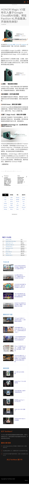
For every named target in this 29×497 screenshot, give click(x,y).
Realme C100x (8, 239)
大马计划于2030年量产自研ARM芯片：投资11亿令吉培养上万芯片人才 (20, 286)
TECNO (17, 201)
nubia (24, 205)
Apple (11, 197)
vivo (5, 201)
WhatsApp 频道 (11, 44)
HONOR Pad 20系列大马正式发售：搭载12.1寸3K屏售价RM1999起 (20, 304)
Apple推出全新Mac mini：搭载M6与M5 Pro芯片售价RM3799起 (20, 276)
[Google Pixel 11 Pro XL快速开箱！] (8, 383)
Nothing (5, 209)
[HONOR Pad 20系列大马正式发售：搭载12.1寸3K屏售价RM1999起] (8, 305)
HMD (11, 205)
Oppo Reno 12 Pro (9, 248)
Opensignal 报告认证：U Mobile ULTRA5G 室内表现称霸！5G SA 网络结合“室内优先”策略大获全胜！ (20, 358)
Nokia (17, 205)
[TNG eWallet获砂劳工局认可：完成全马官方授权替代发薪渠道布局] (8, 296)
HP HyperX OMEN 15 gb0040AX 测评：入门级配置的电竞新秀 (20, 319)
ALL (5, 197)
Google (11, 203)
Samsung (17, 197)
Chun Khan (3, 171)
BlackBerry (11, 207)
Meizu (11, 209)
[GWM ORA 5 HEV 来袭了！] (8, 411)
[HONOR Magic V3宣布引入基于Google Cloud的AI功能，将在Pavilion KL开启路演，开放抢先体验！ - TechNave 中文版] (14, 1)
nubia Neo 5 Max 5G (10, 244)
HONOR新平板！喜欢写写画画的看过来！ (20, 391)
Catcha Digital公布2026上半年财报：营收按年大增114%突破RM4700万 (20, 267)
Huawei (23, 197)
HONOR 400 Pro (9, 246)
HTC (17, 207)
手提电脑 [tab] (11, 194)
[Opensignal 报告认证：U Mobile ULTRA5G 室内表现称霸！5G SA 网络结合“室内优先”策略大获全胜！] (8, 357)
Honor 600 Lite (9, 251)
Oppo (5, 199)
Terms (26, 480)
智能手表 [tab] (23, 194)
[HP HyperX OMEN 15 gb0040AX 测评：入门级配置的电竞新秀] (8, 320)
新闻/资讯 (11, 171)
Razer (18, 209)
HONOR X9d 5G (9, 255)
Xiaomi (11, 199)
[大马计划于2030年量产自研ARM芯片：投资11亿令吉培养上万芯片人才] (8, 286)
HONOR (17, 199)
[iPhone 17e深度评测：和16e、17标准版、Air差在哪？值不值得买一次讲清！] (8, 348)
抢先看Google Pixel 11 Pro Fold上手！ (19, 400)
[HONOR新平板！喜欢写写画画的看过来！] (8, 393)
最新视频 (6, 368)
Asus (23, 203)
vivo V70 (7, 250)
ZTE (23, 209)
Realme (23, 199)
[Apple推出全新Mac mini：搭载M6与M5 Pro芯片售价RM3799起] (8, 277)
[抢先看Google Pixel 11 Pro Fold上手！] (8, 402)
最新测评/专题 (7, 314)
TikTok (17, 44)
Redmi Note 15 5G (9, 243)
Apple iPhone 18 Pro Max (11, 241)
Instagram (24, 44)
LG (17, 203)
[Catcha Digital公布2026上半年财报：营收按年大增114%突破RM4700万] (8, 268)
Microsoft (23, 207)
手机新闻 (7, 171)
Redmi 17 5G (8, 253)
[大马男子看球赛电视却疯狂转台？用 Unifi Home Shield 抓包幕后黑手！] (8, 339)
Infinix (11, 201)
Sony (24, 201)
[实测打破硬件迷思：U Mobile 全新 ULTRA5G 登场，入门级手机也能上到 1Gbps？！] (8, 329)
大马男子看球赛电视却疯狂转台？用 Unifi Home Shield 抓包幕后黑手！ (20, 338)
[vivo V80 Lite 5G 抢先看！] (8, 374)
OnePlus (5, 203)
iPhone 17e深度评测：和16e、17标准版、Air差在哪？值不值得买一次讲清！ (20, 348)
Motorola (5, 207)
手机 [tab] (5, 194)
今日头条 (6, 262)
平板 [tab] (17, 194)
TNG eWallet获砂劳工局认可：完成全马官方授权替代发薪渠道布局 (20, 295)
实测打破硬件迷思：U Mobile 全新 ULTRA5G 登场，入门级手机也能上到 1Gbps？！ (20, 330)
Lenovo (5, 205)
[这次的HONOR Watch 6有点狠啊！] (8, 421)
